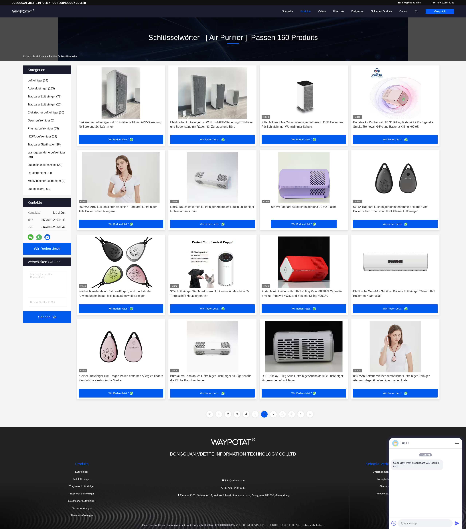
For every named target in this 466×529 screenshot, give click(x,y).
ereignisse (357, 11)
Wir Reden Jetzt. (47, 249)
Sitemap (384, 486)
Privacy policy (384, 493)
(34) (38, 80)
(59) (42, 136)
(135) (41, 88)
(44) (40, 172)
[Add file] (393, 523)
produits (37, 56)
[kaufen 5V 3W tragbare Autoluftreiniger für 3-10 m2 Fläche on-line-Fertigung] (304, 177)
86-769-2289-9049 (443, 2)
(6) (41, 120)
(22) (45, 164)
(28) (44, 144)
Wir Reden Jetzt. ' (118, 139)
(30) (46, 154)
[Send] (457, 523)
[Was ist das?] (39, 237)
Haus (26, 56)
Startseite (287, 11)
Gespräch (440, 11)
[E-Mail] (47, 237)
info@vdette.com (412, 2)
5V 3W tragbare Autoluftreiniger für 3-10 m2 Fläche (304, 206)
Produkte (305, 11)
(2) (46, 180)
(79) (44, 96)
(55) (46, 112)
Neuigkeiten (384, 479)
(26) (44, 104)
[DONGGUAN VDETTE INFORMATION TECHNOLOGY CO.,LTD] (23, 11)
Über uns (338, 11)
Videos (322, 11)
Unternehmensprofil (384, 471)
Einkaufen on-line (381, 11)
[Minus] (457, 443)
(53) (43, 128)
